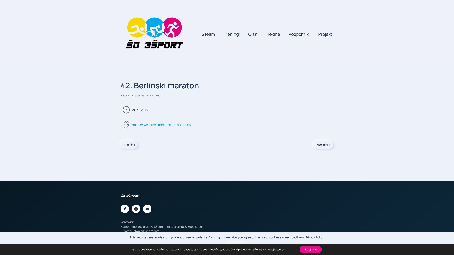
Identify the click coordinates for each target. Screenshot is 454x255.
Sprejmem (311, 249)
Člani (253, 34)
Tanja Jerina (137, 95)
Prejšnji (130, 144)
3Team (208, 34)
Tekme (273, 34)
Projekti (325, 34)
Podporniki (299, 34)
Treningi (231, 34)
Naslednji (323, 144)
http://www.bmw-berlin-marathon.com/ (161, 125)
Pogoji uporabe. (276, 249)
